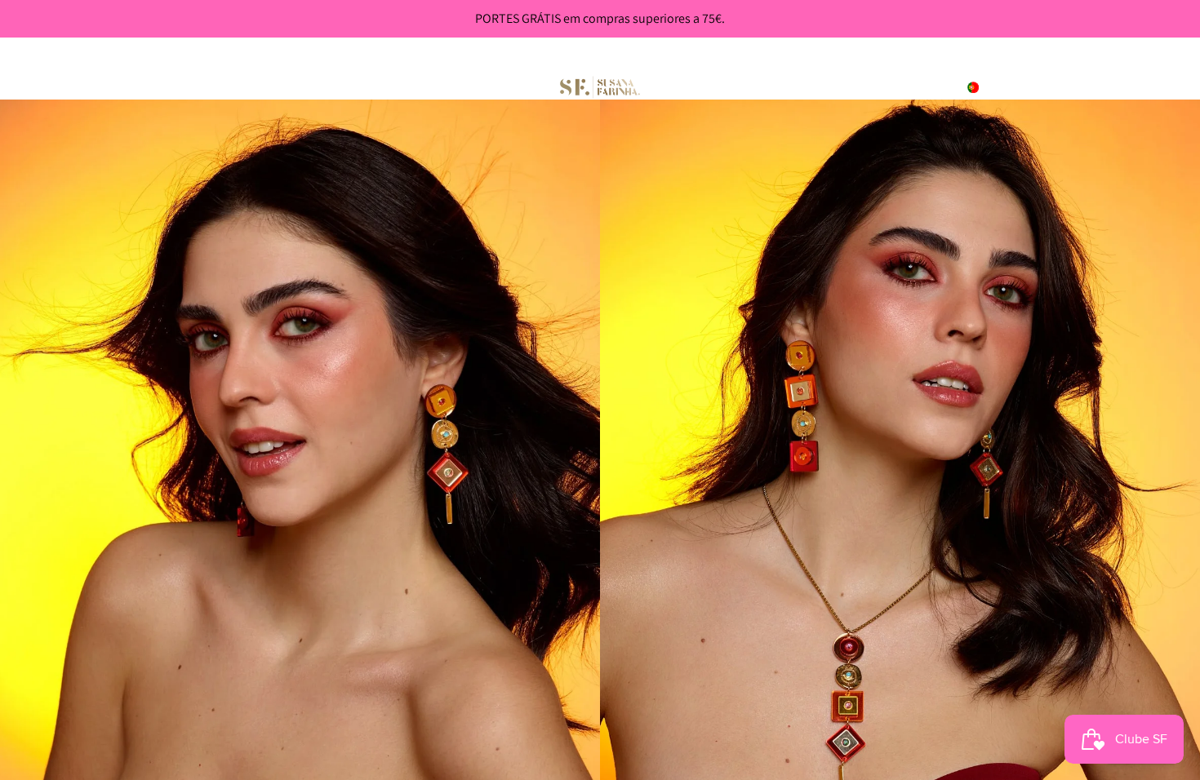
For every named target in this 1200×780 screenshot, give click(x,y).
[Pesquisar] (1079, 87)
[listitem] (495, 87)
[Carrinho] (1149, 87)
